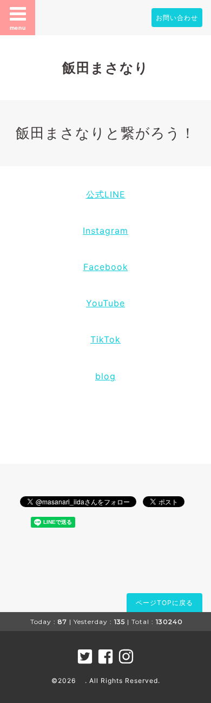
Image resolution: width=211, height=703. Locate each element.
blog (105, 376)
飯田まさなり (105, 68)
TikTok (105, 339)
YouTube (105, 303)
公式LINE (106, 194)
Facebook (105, 266)
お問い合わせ (177, 18)
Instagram (105, 230)
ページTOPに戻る (164, 603)
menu (18, 27)
